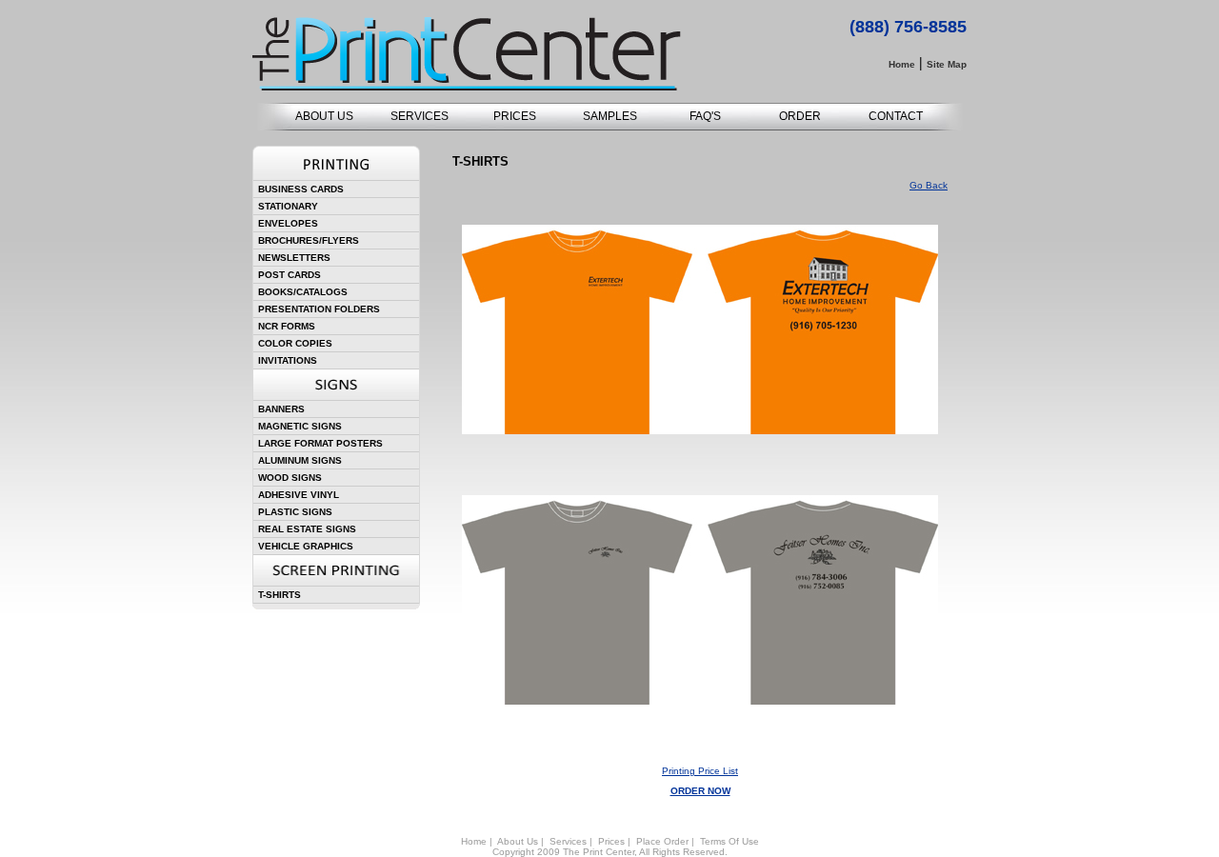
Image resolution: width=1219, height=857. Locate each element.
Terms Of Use (729, 841)
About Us (517, 841)
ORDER (800, 116)
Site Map (947, 64)
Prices (611, 841)
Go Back (928, 185)
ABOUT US (324, 116)
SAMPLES (610, 116)
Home (474, 841)
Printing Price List (700, 771)
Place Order (662, 841)
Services (568, 841)
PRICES (514, 116)
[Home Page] (466, 87)
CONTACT (896, 116)
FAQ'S (705, 116)
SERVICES (419, 116)
